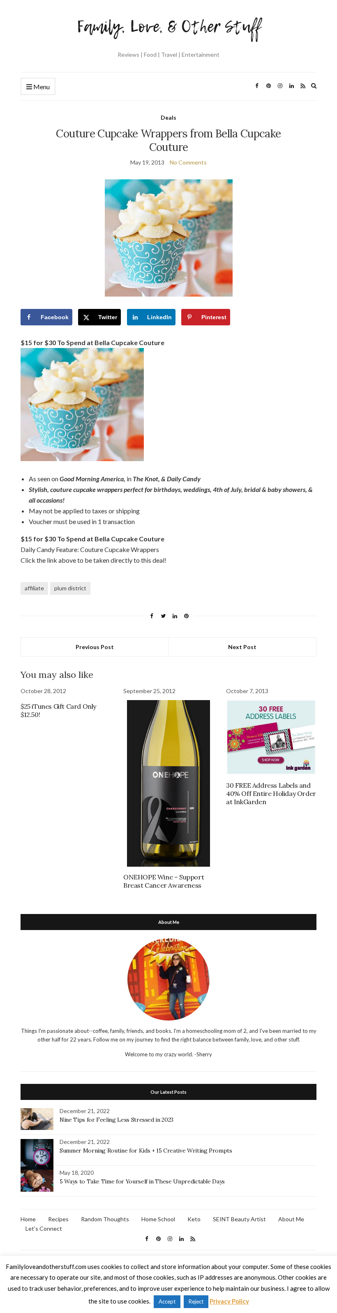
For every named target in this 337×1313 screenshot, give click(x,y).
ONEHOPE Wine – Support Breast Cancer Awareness (163, 881)
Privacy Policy (229, 1301)
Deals (168, 117)
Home (28, 1219)
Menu (41, 86)
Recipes (58, 1219)
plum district (70, 588)
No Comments (188, 162)
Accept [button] (167, 1301)
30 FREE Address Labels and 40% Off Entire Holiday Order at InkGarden (271, 793)
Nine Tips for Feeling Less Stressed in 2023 (116, 1119)
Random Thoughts (105, 1219)
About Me (291, 1219)
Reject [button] (196, 1301)
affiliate (34, 588)
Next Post (242, 646)
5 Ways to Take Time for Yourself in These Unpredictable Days (142, 1181)
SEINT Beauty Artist (239, 1219)
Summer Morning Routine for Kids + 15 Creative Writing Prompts (146, 1150)
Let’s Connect (43, 1228)
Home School (158, 1219)
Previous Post (95, 646)
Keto (194, 1219)
